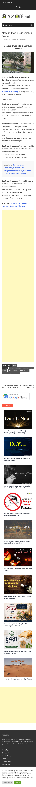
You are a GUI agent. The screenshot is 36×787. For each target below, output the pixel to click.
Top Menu (8, 2)
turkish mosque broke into (11, 373)
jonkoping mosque (15, 368)
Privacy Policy (6, 762)
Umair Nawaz (22, 39)
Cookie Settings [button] (8, 782)
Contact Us (5, 753)
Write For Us (6, 764)
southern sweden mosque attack (19, 370)
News (14, 365)
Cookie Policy (6, 756)
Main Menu (8, 25)
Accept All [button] (17, 782)
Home (4, 759)
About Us (5, 750)
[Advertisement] (18, 286)
